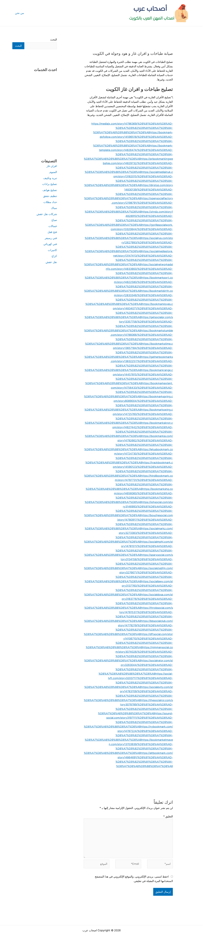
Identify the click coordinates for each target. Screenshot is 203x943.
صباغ (54, 220)
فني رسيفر (51, 238)
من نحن (19, 13)
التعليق (168, 816)
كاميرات (52, 250)
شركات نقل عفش (47, 214)
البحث (53, 39)
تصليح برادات (49, 184)
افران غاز (52, 166)
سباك (54, 208)
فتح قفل (52, 232)
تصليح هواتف (50, 190)
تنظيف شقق (50, 196)
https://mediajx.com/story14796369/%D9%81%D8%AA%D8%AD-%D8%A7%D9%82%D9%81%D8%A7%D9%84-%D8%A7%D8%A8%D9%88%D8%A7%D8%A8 (132, 128)
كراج (54, 256)
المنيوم (53, 172)
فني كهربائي (50, 244)
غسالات (52, 226)
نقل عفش (51, 262)
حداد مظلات (50, 202)
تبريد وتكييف (50, 178)
